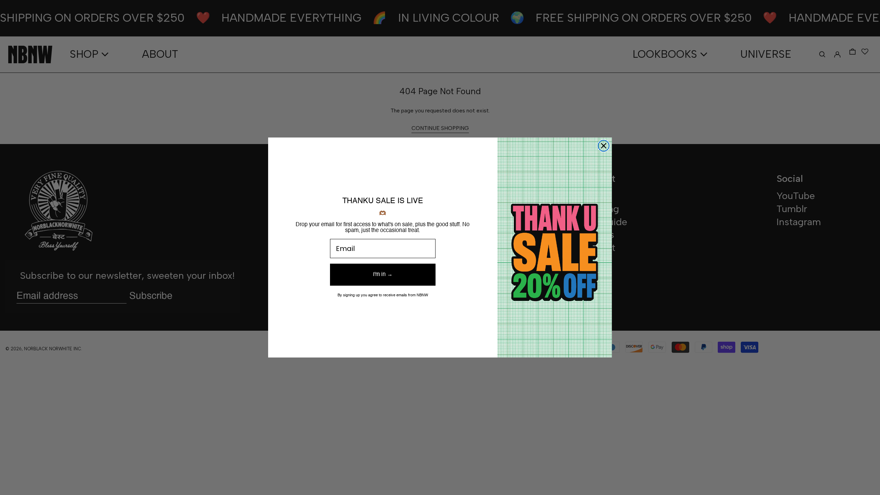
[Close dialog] (603, 145)
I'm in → (383, 274)
